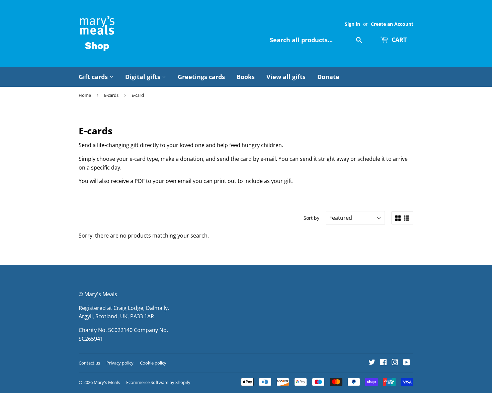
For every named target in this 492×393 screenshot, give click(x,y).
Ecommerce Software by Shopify (158, 382)
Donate (328, 77)
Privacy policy (120, 363)
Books (246, 77)
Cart (398, 40)
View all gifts (286, 77)
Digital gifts (143, 77)
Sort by (311, 218)
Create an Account (392, 24)
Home (85, 95)
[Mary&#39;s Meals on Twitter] (371, 363)
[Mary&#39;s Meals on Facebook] (383, 363)
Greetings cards (201, 77)
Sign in (352, 24)
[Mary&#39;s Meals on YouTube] (406, 363)
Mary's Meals (107, 382)
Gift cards (94, 77)
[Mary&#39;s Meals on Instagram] (395, 363)
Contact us (89, 363)
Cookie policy (153, 363)
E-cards (111, 95)
